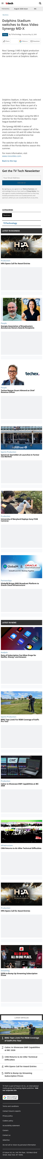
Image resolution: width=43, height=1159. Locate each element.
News (5, 35)
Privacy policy (8, 1116)
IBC (35, 9)
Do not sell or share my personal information (19, 1145)
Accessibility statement (11, 1125)
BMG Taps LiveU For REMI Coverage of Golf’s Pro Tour (22, 1039)
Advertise (6, 1140)
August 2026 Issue (21, 9)
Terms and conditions (11, 1106)
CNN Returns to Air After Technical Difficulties (21, 1058)
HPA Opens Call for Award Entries (20, 1066)
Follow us (25, 41)
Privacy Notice (31, 191)
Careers (5, 1130)
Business (5, 15)
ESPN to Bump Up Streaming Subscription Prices (18, 1074)
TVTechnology (16, 34)
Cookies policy (8, 1121)
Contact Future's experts (12, 1111)
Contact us (6, 1135)
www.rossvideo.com (11, 156)
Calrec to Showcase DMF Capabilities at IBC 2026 (22, 1048)
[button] (2, 3)
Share (7, 41)
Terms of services (28, 189)
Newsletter (36, 41)
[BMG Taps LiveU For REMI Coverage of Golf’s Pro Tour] (21, 1032)
